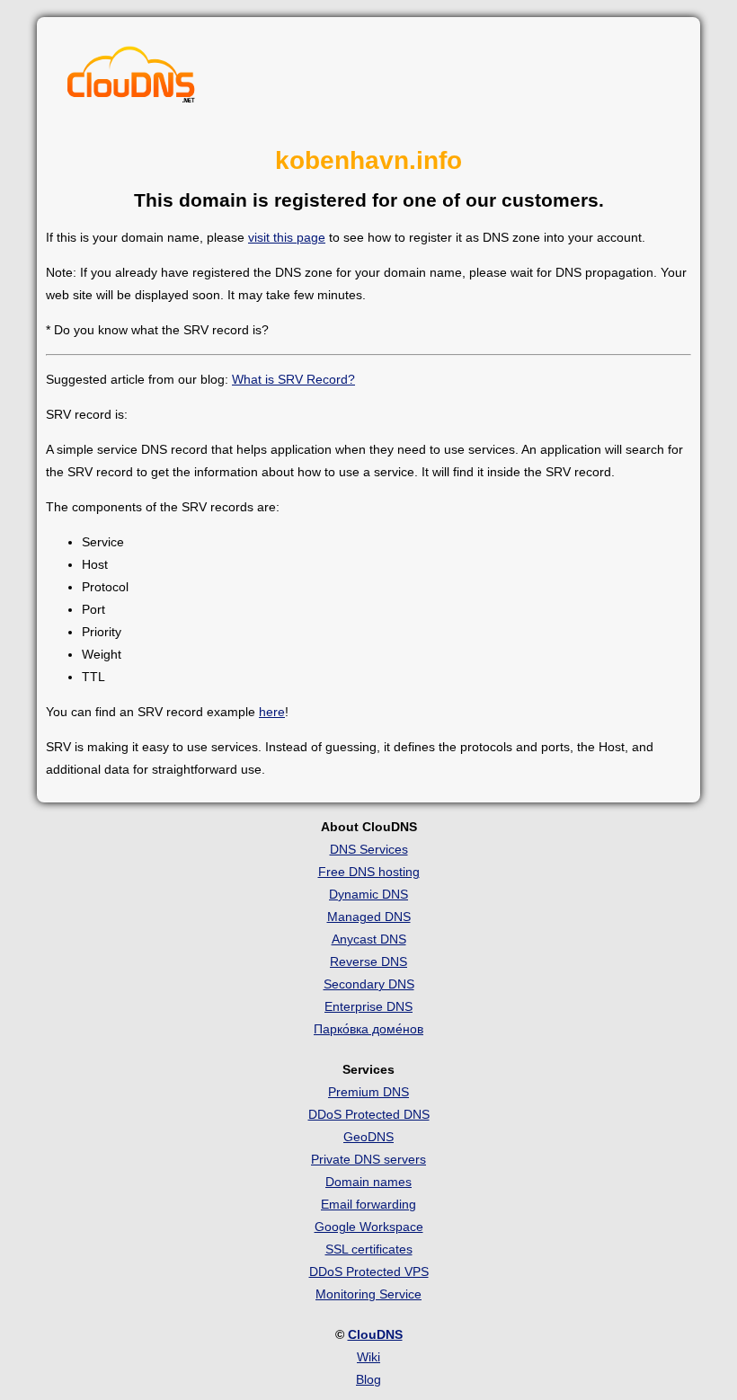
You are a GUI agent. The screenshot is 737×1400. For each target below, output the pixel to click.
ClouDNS (375, 1334)
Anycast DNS (369, 939)
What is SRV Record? (293, 379)
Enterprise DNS (368, 1006)
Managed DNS (369, 916)
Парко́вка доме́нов (368, 1029)
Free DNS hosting (369, 871)
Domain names (368, 1181)
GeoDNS (368, 1137)
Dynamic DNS (368, 894)
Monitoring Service (368, 1294)
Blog (368, 1379)
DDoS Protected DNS (369, 1114)
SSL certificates (369, 1249)
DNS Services (369, 849)
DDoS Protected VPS (369, 1271)
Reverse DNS (368, 961)
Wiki (368, 1357)
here (272, 711)
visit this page (286, 237)
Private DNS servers (368, 1159)
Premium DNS (368, 1092)
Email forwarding (368, 1204)
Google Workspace (369, 1226)
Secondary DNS (369, 984)
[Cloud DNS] (131, 79)
